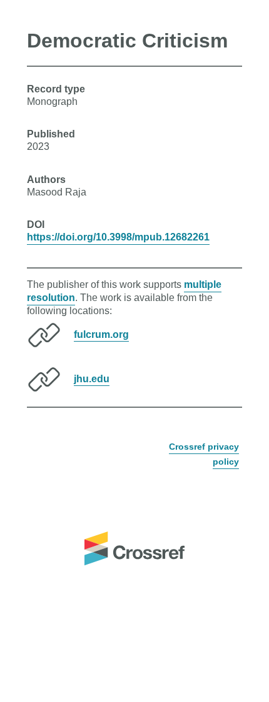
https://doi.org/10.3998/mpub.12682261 (118, 237)
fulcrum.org (101, 334)
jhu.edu (91, 378)
